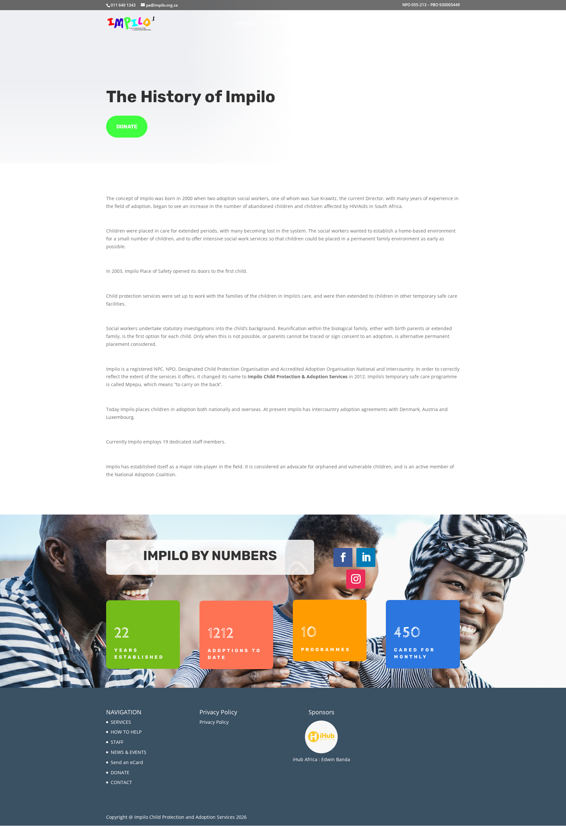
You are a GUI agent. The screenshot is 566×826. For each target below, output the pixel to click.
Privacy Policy (214, 722)
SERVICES (245, 23)
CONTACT (449, 23)
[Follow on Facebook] (342, 557)
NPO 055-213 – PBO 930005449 (431, 5)
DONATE (420, 23)
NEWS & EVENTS (344, 23)
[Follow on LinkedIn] (365, 557)
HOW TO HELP (280, 23)
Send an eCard (386, 23)
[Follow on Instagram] (355, 579)
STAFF (311, 23)
